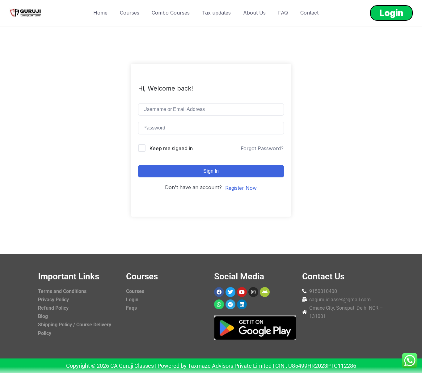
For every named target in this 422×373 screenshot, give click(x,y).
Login (391, 13)
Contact (309, 13)
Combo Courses (171, 13)
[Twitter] (230, 292)
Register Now (241, 188)
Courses (129, 13)
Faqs (131, 308)
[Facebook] (219, 292)
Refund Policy (53, 308)
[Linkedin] (242, 304)
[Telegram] (230, 304)
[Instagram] (253, 292)
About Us (254, 13)
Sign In (211, 171)
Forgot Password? (262, 148)
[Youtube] (242, 292)
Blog (43, 316)
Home (100, 13)
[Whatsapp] (219, 304)
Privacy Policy (53, 300)
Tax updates (216, 13)
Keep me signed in (171, 148)
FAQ (283, 13)
